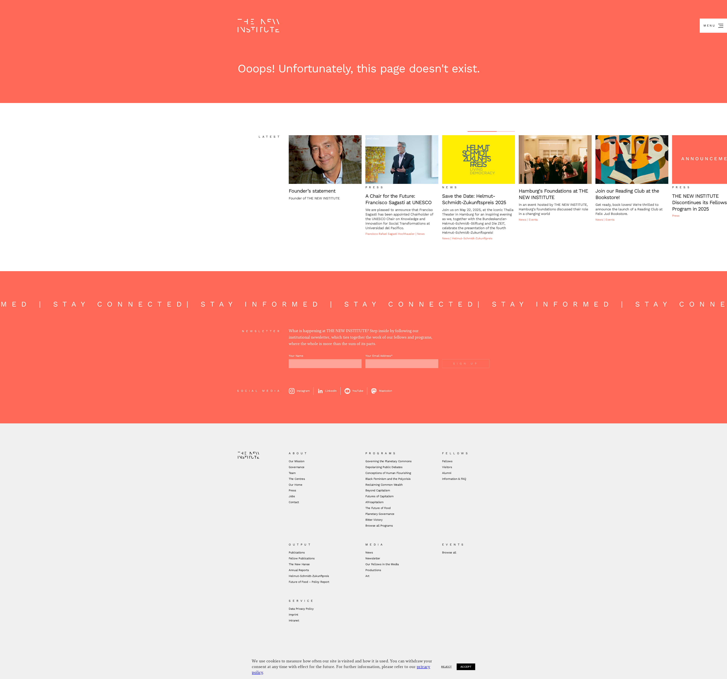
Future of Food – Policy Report (309, 582)
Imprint (293, 614)
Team (292, 473)
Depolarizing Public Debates (384, 467)
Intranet (294, 620)
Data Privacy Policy (301, 608)
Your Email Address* (378, 355)
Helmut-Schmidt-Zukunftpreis (472, 238)
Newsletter (372, 558)
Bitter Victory (374, 519)
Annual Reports (299, 570)
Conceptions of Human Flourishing (388, 473)
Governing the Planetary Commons (388, 461)
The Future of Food (378, 508)
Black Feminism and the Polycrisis (388, 479)
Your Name (296, 355)
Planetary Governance (379, 514)
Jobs (292, 496)
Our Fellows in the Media (382, 564)
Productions (373, 570)
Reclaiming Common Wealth (384, 484)
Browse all (449, 552)
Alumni (446, 473)
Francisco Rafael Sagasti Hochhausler (390, 234)
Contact (294, 502)
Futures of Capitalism (379, 496)
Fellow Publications (301, 558)
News (421, 234)
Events (533, 219)
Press (675, 215)
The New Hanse (299, 564)
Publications (297, 552)
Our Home (295, 484)
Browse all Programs (379, 525)
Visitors (447, 467)
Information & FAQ (454, 479)
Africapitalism (374, 502)
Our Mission (296, 461)
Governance (296, 467)
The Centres (297, 479)
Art (367, 576)
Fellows (447, 461)
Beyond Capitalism (377, 490)
